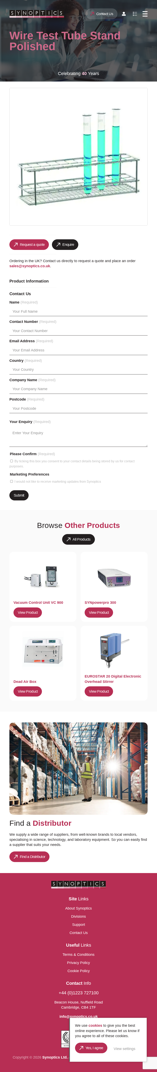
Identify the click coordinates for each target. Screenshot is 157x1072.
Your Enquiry (30, 422)
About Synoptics (78, 908)
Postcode (26, 399)
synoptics (36, 14)
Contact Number (32, 322)
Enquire (68, 245)
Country (25, 361)
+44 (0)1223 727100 (79, 992)
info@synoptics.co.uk (78, 1017)
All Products (81, 539)
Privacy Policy (78, 963)
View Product (28, 613)
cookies (95, 1025)
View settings (124, 1049)
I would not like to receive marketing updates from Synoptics (58, 481)
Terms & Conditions (78, 955)
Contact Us (104, 14)
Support (78, 925)
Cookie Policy (78, 971)
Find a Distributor (32, 857)
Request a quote (32, 245)
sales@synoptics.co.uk (29, 266)
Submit (19, 495)
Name (23, 302)
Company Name (32, 380)
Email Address (31, 341)
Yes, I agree (94, 1048)
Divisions (78, 916)
